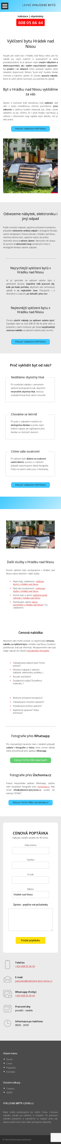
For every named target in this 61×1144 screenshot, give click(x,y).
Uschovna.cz (43, 786)
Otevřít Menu (4, 6)
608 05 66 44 (30, 22)
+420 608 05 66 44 (25, 966)
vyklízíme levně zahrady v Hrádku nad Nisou (30, 596)
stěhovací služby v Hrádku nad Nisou (29, 590)
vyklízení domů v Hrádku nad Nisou (28, 583)
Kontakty (10, 1071)
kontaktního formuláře (38, 650)
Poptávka (11, 1067)
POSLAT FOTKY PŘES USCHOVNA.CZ (31, 802)
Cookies (10, 1088)
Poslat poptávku (30, 940)
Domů (9, 1059)
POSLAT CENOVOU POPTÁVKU (30, 128)
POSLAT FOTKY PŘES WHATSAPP (30, 760)
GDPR (9, 1092)
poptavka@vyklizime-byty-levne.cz (33, 981)
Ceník (9, 1063)
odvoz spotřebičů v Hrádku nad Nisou (28, 603)
